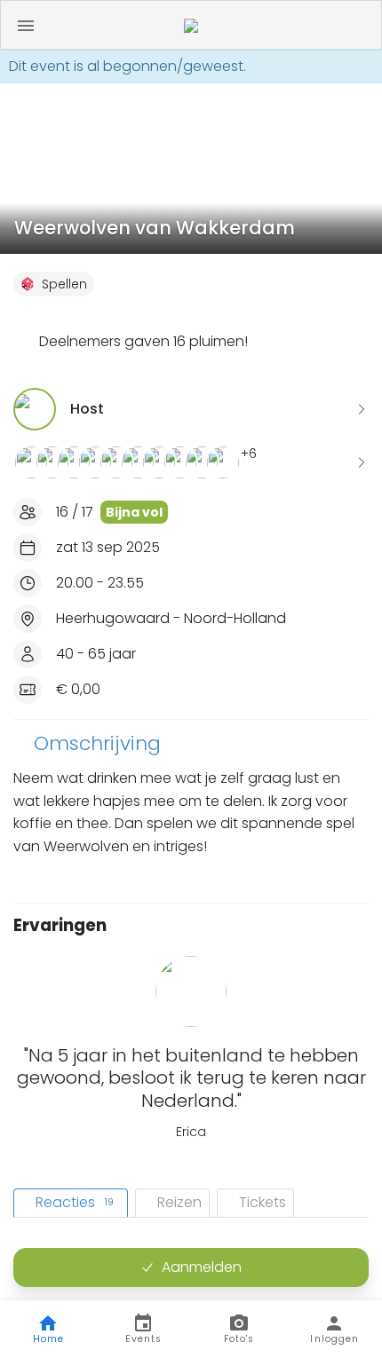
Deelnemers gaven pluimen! (143, 341)
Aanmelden (202, 1267)
